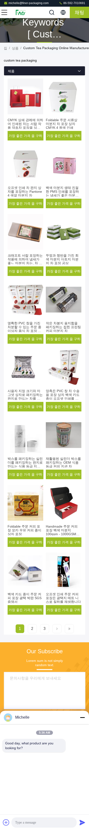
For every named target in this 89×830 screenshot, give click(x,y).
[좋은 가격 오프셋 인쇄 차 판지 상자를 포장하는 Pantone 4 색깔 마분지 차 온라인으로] (25, 164)
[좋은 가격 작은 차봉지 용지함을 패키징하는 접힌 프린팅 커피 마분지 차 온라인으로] (64, 299)
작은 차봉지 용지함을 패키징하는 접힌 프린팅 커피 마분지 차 (63, 327)
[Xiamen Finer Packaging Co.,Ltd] (19, 12)
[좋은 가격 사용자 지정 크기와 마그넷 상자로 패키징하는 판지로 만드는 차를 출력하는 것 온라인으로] (25, 367)
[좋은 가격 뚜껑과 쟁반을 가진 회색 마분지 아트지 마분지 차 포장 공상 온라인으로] (64, 232)
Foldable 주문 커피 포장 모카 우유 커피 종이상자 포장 (24, 530)
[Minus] (82, 717)
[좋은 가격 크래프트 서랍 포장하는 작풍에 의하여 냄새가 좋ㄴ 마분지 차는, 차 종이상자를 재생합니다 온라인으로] (25, 232)
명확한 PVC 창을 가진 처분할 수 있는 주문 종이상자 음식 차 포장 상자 (24, 329)
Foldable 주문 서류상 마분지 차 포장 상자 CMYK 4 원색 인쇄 (61, 124)
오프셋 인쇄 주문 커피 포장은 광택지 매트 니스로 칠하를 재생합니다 (63, 598)
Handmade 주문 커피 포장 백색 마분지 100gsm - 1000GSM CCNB (62, 532)
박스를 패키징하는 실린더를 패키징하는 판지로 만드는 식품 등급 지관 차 (25, 464)
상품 (15, 48)
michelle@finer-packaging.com (29, 3)
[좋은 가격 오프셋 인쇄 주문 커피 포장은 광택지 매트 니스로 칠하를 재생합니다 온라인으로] (64, 570)
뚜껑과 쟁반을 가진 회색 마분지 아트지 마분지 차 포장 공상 (62, 259)
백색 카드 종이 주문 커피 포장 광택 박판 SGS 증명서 (25, 598)
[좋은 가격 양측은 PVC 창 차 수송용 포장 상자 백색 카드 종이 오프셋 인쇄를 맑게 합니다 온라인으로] (64, 367)
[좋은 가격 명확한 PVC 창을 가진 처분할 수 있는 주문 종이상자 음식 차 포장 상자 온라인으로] (25, 299)
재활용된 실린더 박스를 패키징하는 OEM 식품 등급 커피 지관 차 (63, 462)
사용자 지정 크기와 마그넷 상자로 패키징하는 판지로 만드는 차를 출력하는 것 (25, 396)
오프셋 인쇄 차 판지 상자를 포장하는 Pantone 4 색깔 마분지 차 (25, 191)
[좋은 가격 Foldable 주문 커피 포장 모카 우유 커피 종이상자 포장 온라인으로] (25, 503)
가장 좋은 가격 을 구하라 (25, 137)
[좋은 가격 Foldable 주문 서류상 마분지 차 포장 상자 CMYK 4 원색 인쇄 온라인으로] (64, 96)
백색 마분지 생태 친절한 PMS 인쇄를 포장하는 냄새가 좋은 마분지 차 (62, 193)
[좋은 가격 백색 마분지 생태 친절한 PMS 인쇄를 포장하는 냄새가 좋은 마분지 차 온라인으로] (64, 164)
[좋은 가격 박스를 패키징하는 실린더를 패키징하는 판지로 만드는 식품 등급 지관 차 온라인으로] (25, 435)
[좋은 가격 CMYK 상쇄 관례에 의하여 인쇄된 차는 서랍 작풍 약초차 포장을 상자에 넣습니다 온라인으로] (25, 96)
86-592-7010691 (74, 3)
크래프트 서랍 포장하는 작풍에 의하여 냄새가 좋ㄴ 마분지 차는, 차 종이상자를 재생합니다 (25, 261)
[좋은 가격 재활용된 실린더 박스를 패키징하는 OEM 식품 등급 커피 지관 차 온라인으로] (64, 435)
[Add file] (6, 822)
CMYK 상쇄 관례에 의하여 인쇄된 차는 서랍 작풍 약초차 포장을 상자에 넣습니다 (25, 125)
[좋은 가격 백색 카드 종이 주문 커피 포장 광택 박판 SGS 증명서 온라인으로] (25, 570)
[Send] (82, 822)
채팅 (79, 12)
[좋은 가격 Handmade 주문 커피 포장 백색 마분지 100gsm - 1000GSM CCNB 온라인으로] (64, 503)
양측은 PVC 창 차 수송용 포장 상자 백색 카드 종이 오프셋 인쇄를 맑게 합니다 (63, 396)
